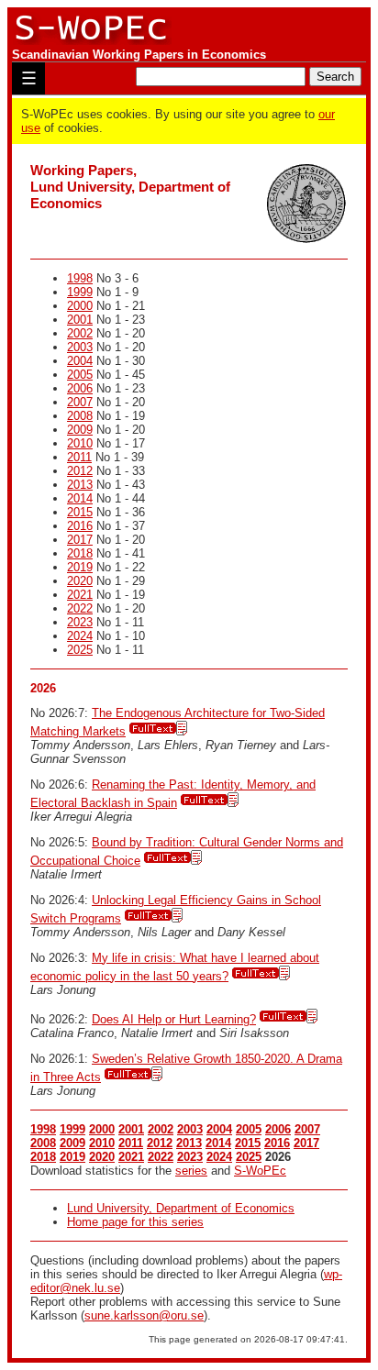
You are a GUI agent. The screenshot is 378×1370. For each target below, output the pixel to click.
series (191, 1170)
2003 (80, 347)
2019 (80, 567)
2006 (80, 388)
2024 (80, 636)
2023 (80, 622)
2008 (80, 416)
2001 (80, 319)
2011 (79, 457)
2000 (80, 306)
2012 (80, 471)
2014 (80, 498)
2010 (80, 443)
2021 (80, 595)
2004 (80, 361)
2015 (80, 512)
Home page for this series (135, 1222)
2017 (80, 540)
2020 (80, 581)
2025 (80, 650)
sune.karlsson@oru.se (144, 1315)
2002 (80, 333)
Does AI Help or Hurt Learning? (174, 1019)
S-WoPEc (260, 1170)
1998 (80, 278)
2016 (80, 526)
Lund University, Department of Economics (181, 1208)
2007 (80, 402)
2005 (80, 374)
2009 (80, 429)
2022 (80, 608)
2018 (80, 553)
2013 (80, 485)
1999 (80, 292)
